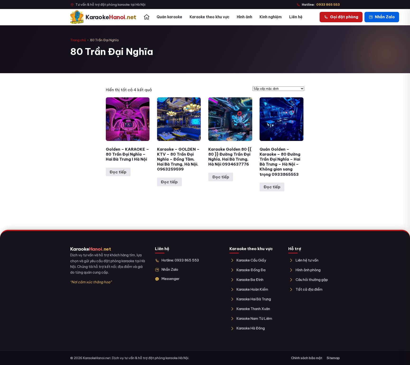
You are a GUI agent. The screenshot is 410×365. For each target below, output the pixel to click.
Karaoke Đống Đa (251, 270)
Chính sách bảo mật (306, 358)
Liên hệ (296, 16)
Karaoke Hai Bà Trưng (254, 299)
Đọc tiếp (118, 172)
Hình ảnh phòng (308, 270)
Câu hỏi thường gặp (312, 279)
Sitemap (333, 358)
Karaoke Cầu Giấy (251, 260)
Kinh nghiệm (271, 16)
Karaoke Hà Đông (251, 328)
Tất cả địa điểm (309, 289)
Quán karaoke (169, 16)
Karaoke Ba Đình (250, 279)
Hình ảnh (244, 16)
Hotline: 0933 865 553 (180, 260)
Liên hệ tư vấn (307, 260)
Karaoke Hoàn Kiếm (252, 289)
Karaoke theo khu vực (209, 16)
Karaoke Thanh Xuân (253, 308)
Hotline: (321, 4)
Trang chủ (78, 40)
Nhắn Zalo (170, 269)
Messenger (170, 278)
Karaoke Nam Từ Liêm (254, 318)
